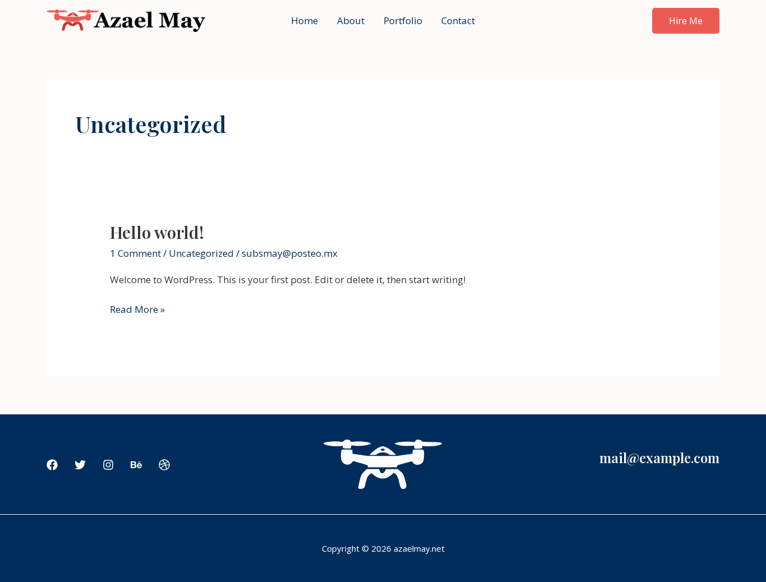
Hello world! (157, 232)
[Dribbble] (164, 464)
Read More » (137, 309)
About (350, 20)
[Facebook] (52, 464)
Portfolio (403, 20)
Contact (458, 20)
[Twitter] (80, 464)
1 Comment (135, 253)
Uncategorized (201, 253)
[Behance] (136, 464)
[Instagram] (108, 464)
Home (304, 20)
